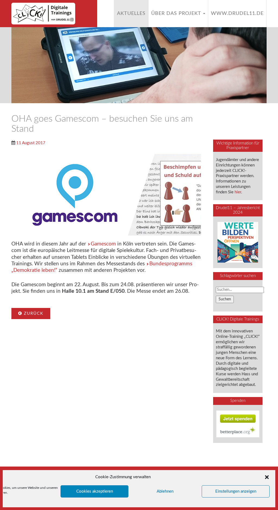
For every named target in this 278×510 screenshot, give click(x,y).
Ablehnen (165, 491)
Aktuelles (131, 13)
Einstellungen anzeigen (235, 491)
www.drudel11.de (237, 13)
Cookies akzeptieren (94, 491)
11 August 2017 (30, 143)
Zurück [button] (32, 313)
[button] (267, 477)
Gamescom (103, 244)
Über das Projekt (177, 13)
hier (238, 192)
